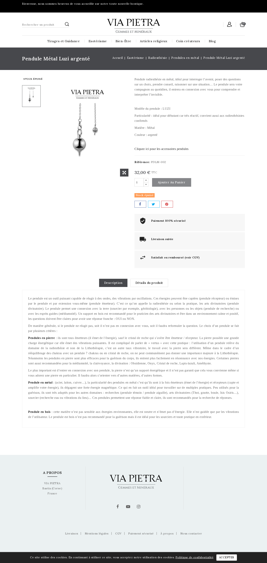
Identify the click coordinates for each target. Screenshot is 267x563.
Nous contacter (191, 533)
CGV (118, 533)
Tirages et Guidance (63, 41)
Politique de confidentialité (194, 557)
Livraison (71, 533)
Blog (212, 41)
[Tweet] (153, 204)
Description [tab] (113, 283)
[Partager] (140, 204)
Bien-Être (123, 41)
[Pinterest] (167, 204)
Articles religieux (153, 41)
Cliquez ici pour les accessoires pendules (161, 149)
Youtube (128, 507)
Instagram (139, 507)
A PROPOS (52, 472)
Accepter (226, 557)
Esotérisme (98, 41)
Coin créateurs (188, 41)
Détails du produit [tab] (149, 283)
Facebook (118, 507)
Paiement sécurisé (141, 533)
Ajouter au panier (171, 182)
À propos (167, 533)
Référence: (142, 162)
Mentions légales (97, 533)
